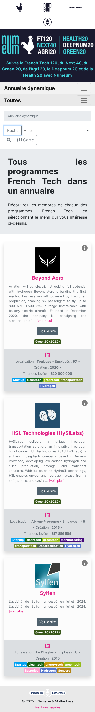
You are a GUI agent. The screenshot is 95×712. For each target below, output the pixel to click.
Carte (28, 140)
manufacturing (72, 540)
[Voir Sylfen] (84, 563)
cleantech (34, 380)
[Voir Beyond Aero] (84, 248)
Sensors (64, 670)
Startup (18, 380)
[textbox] (56, 130)
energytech (54, 664)
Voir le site (47, 331)
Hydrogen (47, 386)
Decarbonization (51, 546)
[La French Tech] (20, 6)
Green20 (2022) (47, 341)
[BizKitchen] (75, 6)
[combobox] (56, 130)
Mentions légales (47, 707)
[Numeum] (48, 6)
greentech (51, 380)
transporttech (71, 380)
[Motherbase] (47, 21)
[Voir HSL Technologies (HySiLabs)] (84, 403)
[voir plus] (44, 321)
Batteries (32, 670)
